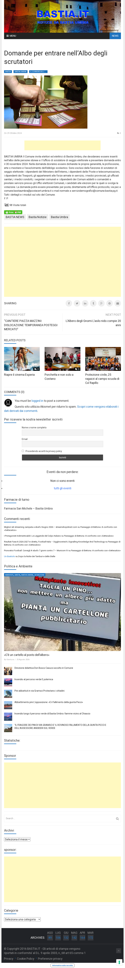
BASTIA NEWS (15, 217)
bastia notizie (38, 217)
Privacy (8, 958)
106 (58, 937)
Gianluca (10, 659)
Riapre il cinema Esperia (19, 374)
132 (66, 937)
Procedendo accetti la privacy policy (43, 451)
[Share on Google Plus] (101, 303)
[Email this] (117, 303)
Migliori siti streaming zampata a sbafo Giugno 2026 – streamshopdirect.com (40, 527)
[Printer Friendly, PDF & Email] (13, 212)
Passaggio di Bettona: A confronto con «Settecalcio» (89, 536)
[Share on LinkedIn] (85, 303)
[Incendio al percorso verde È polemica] (8, 682)
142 (74, 937)
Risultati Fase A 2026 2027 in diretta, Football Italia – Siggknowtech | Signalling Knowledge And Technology (54, 541)
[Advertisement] (62, 145)
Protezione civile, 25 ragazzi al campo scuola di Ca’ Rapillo (102, 378)
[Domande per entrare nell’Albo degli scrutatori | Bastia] (62, 16)
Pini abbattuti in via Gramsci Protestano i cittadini (39, 690)
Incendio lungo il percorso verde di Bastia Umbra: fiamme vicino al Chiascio (52, 713)
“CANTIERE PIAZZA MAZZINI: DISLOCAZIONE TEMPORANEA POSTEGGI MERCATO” (30, 325)
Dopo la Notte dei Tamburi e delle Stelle (36, 556)
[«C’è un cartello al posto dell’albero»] (62, 612)
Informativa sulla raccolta (62, 965)
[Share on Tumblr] (93, 303)
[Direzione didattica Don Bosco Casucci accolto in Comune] (8, 671)
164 (82, 937)
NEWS (115, 35)
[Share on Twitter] (77, 303)
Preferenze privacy (50, 958)
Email (25, 439)
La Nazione (39, 575)
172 (90, 937)
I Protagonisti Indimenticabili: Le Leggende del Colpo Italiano (32, 536)
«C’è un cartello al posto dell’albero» (26, 655)
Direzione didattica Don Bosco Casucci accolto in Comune (43, 668)
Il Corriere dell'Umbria (39, 72)
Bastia (8, 72)
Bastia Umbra (20, 72)
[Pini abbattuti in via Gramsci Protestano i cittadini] (8, 694)
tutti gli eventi (62, 488)
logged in (37, 400)
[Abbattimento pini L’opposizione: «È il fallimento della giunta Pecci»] (8, 705)
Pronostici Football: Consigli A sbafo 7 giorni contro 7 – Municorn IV (36, 550)
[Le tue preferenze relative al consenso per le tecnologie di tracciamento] (119, 962)
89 (50, 937)
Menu (13, 35)
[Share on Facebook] (69, 303)
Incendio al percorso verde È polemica (33, 679)
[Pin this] (109, 303)
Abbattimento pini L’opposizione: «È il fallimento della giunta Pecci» (48, 702)
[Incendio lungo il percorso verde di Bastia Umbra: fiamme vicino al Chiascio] (8, 717)
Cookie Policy (25, 958)
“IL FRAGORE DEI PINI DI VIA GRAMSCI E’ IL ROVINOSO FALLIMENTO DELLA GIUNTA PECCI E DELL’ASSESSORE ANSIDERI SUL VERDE (60, 727)
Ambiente (9, 575)
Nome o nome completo (34, 427)
